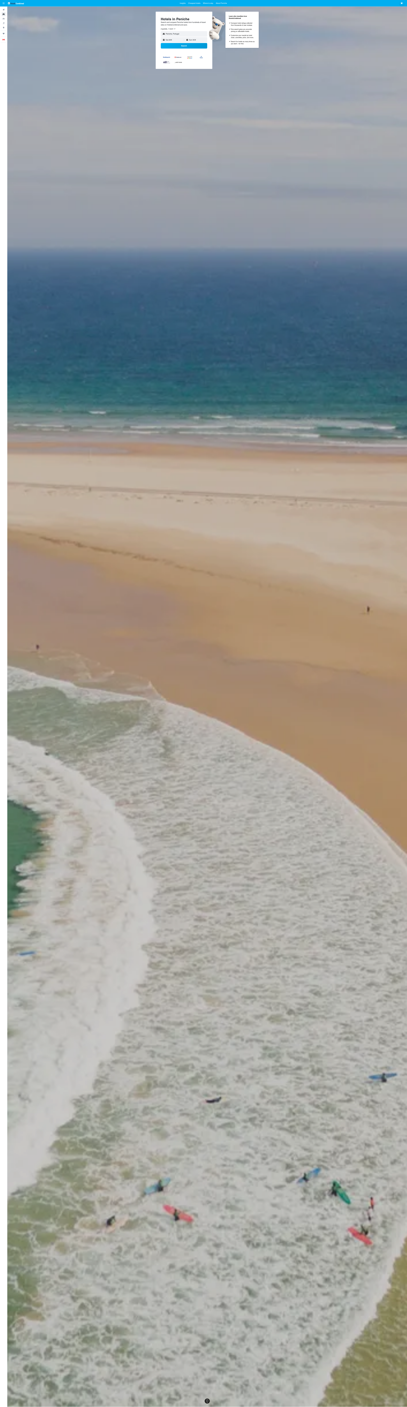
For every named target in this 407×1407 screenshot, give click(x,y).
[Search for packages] (3, 23)
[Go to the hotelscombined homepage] (16, 3)
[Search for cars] (3, 19)
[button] (3, 3)
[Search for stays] (3, 14)
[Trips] (3, 33)
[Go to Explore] (3, 27)
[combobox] (168, 29)
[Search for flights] (3, 10)
